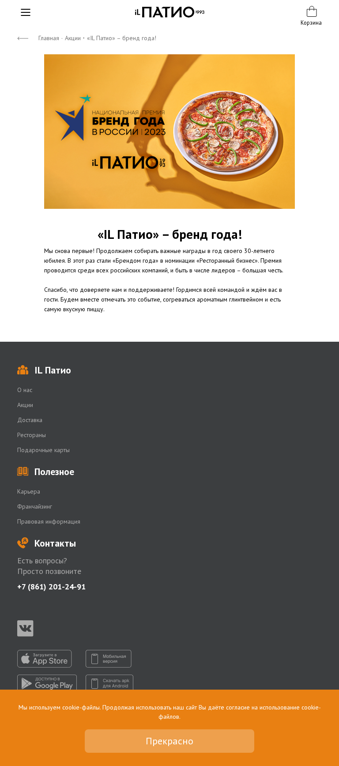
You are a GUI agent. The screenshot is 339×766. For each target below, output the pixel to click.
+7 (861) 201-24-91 (51, 586)
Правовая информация (48, 521)
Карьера (28, 491)
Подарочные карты (43, 450)
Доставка (29, 420)
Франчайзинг (34, 506)
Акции (73, 38)
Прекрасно (169, 741)
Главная (48, 38)
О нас (24, 390)
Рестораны (31, 435)
